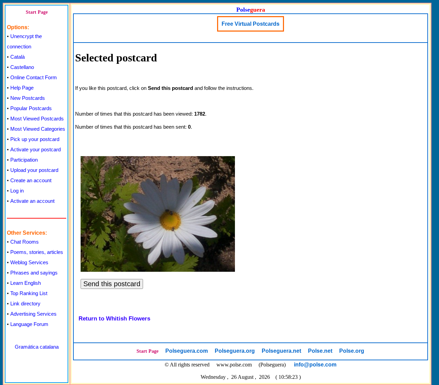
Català (17, 57)
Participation (24, 160)
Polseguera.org (235, 351)
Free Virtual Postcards (251, 24)
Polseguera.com (186, 351)
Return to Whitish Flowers (114, 318)
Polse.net (320, 351)
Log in (17, 191)
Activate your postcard (35, 149)
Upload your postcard (34, 170)
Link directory (25, 303)
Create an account (30, 180)
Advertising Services (33, 314)
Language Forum (29, 324)
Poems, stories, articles (36, 252)
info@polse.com (315, 365)
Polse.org (351, 351)
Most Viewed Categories (37, 129)
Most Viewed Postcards (37, 118)
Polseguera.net (281, 351)
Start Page (37, 12)
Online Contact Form (33, 77)
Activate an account (32, 201)
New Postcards (27, 98)
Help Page (22, 88)
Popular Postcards (31, 108)
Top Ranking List (28, 293)
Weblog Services (29, 262)
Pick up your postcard (34, 139)
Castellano (22, 67)
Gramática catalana (37, 347)
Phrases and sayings (34, 273)
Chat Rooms (24, 242)
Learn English (25, 283)
